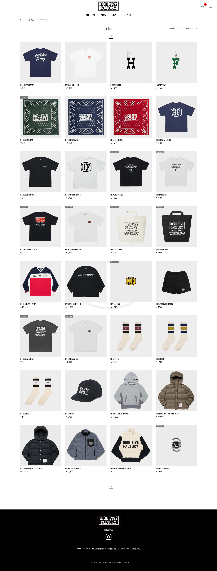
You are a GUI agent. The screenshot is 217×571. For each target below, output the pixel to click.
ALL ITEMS (90, 15)
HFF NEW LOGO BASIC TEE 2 (28, 249)
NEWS (103, 15)
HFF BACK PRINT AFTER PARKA (119, 413)
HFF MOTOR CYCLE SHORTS (164, 304)
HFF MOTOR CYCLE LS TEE (28, 304)
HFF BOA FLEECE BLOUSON (73, 468)
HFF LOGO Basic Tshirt (27, 359)
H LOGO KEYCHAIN (115, 85)
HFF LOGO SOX (114, 359)
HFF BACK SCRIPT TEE (27, 85)
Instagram (126, 15)
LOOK (114, 15)
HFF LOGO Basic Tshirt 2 (163, 140)
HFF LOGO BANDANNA (26, 140)
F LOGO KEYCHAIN (161, 85)
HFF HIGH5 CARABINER (163, 468)
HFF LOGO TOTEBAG (116, 249)
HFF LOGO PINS (115, 304)
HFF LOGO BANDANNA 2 (117, 140)
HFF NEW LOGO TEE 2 (116, 194)
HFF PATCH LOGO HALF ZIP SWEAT (120, 468)
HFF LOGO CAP (69, 413)
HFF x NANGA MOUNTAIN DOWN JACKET (167, 413)
